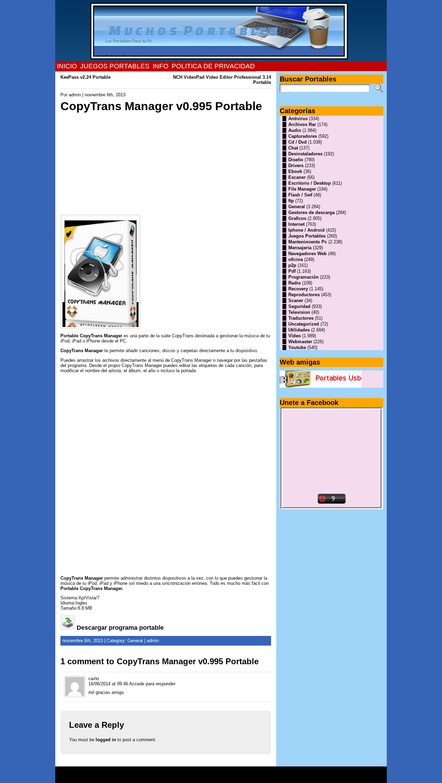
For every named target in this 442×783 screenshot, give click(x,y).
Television (299, 312)
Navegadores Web (307, 253)
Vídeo (294, 335)
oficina (295, 259)
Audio (294, 130)
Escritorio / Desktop (309, 183)
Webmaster (300, 341)
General (135, 640)
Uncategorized (303, 324)
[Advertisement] (165, 161)
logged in (106, 739)
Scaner (295, 300)
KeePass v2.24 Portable (85, 77)
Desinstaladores (305, 153)
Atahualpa (245, 777)
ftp (291, 200)
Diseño (295, 159)
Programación (303, 277)
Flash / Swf (300, 194)
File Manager (302, 189)
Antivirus (298, 118)
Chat (293, 148)
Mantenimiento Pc (307, 241)
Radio (294, 283)
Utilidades (299, 329)
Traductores (301, 318)
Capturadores (302, 136)
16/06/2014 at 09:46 (108, 683)
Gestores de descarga (311, 212)
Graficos (297, 218)
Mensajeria (299, 247)
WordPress (221, 777)
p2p (292, 265)
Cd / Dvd (297, 142)
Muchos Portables (218, 772)
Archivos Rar (302, 124)
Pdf (292, 271)
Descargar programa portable (120, 627)
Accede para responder (152, 683)
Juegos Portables (307, 236)
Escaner (297, 177)
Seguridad (299, 306)
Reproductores (304, 294)
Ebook (295, 171)
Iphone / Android (306, 230)
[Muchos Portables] (221, 30)
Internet (296, 224)
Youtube (297, 347)
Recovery (298, 288)
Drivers (296, 165)
